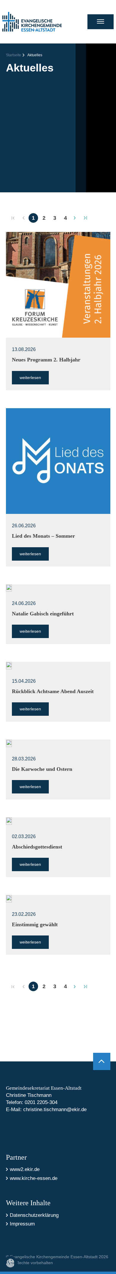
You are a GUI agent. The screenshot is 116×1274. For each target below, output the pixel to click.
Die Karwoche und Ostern (42, 769)
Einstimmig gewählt (35, 924)
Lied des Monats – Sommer (43, 536)
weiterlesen (30, 377)
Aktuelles (34, 55)
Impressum (22, 1224)
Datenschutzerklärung (34, 1215)
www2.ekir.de (25, 1169)
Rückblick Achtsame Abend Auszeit (53, 691)
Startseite (13, 55)
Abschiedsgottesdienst (37, 847)
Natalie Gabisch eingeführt (43, 614)
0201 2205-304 (41, 1102)
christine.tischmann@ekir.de (55, 1109)
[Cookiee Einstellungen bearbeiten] (10, 1264)
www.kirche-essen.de (33, 1178)
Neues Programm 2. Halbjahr (46, 360)
